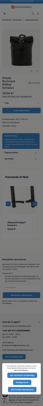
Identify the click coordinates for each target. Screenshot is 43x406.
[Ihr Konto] (38, 13)
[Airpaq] (34, 83)
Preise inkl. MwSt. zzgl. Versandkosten (17, 96)
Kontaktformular (22, 350)
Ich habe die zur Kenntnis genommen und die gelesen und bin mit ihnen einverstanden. (22, 278)
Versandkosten (9, 400)
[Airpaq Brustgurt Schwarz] (21, 200)
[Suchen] (33, 13)
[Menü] (4, 13)
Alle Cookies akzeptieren (22, 389)
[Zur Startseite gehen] (21, 7)
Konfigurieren (22, 382)
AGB (28, 279)
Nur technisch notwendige (22, 375)
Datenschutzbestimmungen (25, 276)
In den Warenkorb (22, 110)
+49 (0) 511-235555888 (16, 330)
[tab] (21, 141)
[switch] (5, 401)
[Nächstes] (37, 70)
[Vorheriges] (31, 70)
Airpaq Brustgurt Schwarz (16, 224)
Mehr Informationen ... (21, 370)
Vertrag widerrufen (14, 357)
